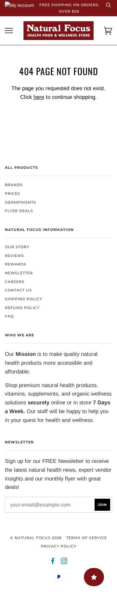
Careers (14, 281)
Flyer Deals (19, 211)
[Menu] (9, 31)
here (38, 97)
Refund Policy (22, 307)
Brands (14, 184)
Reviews (14, 255)
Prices (12, 193)
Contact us (18, 290)
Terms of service (86, 537)
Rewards (15, 264)
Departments (20, 202)
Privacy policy (58, 546)
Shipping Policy (23, 299)
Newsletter (19, 273)
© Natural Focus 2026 (36, 537)
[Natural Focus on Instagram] (64, 562)
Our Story (17, 247)
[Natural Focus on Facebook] (52, 562)
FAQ (9, 316)
